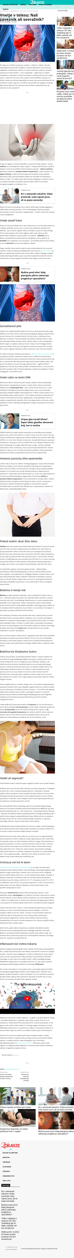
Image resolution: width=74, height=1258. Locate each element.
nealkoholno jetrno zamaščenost (41, 354)
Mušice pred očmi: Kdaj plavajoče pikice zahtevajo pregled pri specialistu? (35, 275)
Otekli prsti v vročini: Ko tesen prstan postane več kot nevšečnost (10, 1235)
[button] (65, 7)
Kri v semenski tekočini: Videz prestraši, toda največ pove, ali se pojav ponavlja (37, 196)
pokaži (16, 1055)
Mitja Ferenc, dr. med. (9, 17)
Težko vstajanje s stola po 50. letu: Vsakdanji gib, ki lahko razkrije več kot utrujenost (64, 33)
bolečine (6, 1069)
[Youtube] (11, 1149)
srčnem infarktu (46, 251)
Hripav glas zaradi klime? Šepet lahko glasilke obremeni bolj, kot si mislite (37, 422)
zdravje (17, 1069)
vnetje (9, 1069)
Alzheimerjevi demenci (24, 1043)
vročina (13, 1069)
